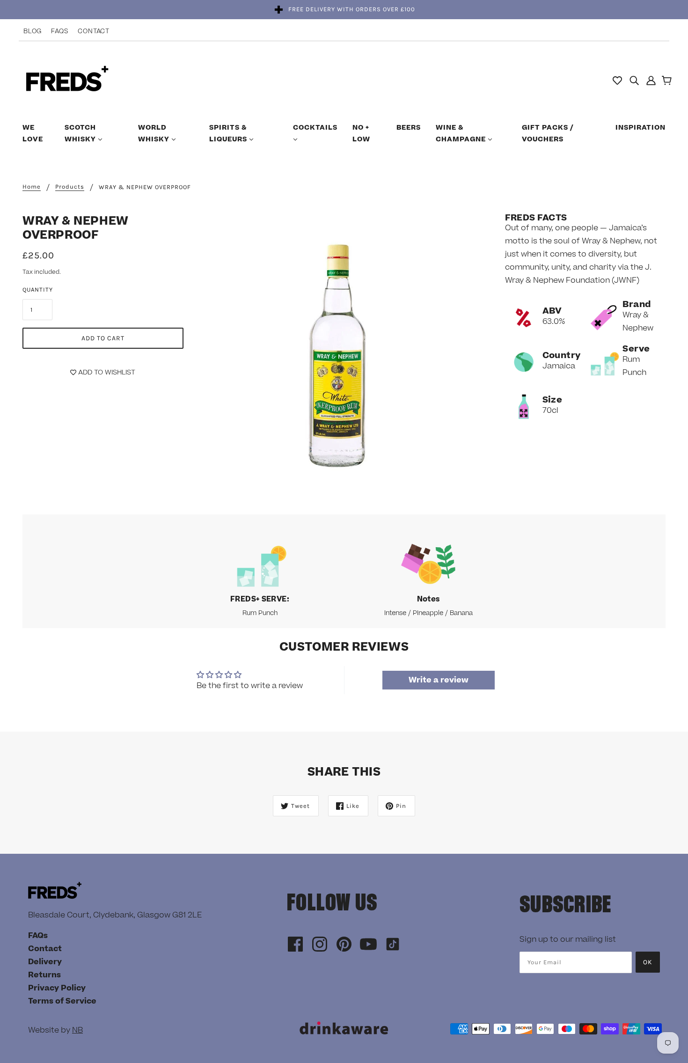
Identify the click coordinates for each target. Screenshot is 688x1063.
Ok (647, 962)
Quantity (37, 289)
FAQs (59, 31)
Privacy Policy (57, 988)
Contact (94, 31)
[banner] (67, 79)
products (69, 186)
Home (31, 186)
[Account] (651, 80)
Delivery (45, 962)
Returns (44, 975)
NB (77, 1030)
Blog (32, 31)
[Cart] (668, 81)
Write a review (438, 680)
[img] (634, 80)
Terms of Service (62, 1001)
